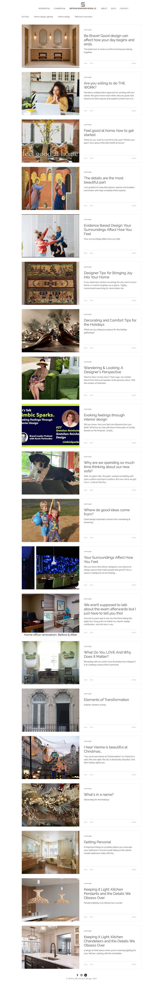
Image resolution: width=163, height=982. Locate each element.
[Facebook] (77, 975)
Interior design (64, 17)
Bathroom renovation (83, 17)
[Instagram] (81, 975)
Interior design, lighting (43, 17)
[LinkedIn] (85, 975)
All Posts (25, 17)
